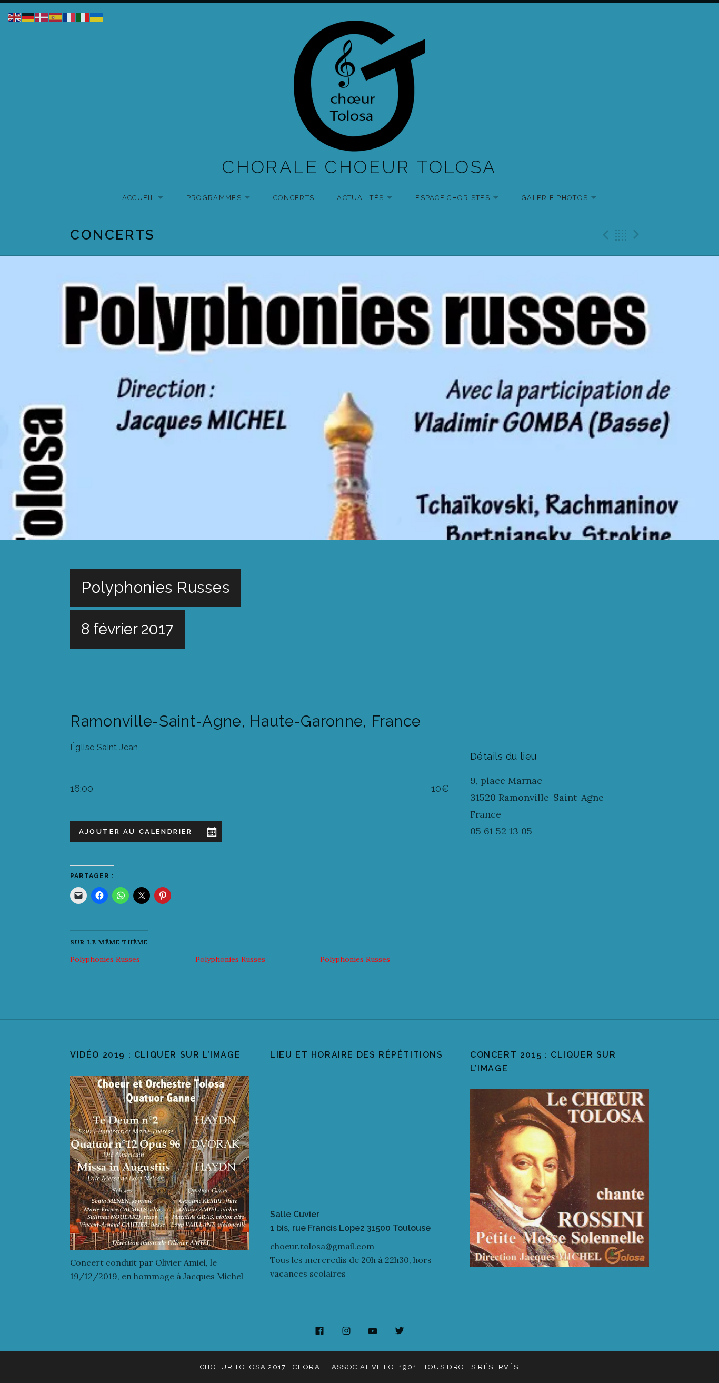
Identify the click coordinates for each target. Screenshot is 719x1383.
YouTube (373, 1331)
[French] (69, 16)
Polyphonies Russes (105, 959)
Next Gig (638, 235)
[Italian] (83, 16)
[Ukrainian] (97, 16)
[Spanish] (56, 16)
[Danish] (42, 16)
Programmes (223, 198)
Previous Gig (604, 235)
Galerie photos (564, 198)
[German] (28, 16)
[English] (15, 16)
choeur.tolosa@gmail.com (322, 1246)
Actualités (370, 198)
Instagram (346, 1331)
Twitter (399, 1331)
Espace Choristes (462, 198)
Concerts (293, 198)
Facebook (319, 1331)
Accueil (148, 198)
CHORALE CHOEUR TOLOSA (359, 166)
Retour (621, 235)
